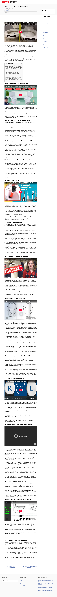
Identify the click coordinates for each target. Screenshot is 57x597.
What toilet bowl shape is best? (47, 34)
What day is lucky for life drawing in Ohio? (47, 47)
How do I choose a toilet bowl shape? (12, 73)
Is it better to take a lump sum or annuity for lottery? (48, 19)
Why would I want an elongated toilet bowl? (13, 65)
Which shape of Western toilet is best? (13, 78)
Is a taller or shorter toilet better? (11, 71)
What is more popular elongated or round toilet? (14, 67)
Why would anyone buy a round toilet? (12, 80)
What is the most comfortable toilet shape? (13, 68)
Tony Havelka (7, 10)
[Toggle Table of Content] (21, 63)
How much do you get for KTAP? (47, 38)
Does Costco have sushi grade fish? (48, 44)
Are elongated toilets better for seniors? (13, 72)
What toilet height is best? (10, 69)
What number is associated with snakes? (48, 25)
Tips (5, 561)
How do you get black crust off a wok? (48, 41)
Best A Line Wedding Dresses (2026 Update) (48, 31)
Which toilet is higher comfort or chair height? (14, 74)
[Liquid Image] (10, 2)
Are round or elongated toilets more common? (14, 79)
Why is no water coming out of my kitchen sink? (48, 28)
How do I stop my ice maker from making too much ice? (48, 22)
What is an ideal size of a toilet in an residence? (14, 77)
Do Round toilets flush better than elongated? (14, 66)
